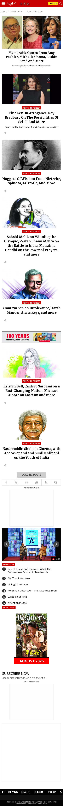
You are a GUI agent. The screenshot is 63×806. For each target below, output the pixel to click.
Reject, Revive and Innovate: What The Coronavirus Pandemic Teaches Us (29, 570)
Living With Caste (18, 584)
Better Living (9, 792)
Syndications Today (24, 804)
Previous (7, 544)
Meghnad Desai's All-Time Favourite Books (33, 590)
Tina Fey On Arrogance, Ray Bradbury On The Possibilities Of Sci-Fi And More (31, 117)
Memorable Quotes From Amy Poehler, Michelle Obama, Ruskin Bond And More (31, 57)
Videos (52, 792)
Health (25, 792)
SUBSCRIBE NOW (15, 673)
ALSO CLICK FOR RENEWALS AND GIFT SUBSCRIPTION (24, 678)
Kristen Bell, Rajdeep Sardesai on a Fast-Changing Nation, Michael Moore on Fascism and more (31, 390)
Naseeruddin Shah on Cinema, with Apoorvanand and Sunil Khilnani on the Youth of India (31, 453)
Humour (39, 792)
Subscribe (52, 3)
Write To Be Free (17, 596)
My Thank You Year (19, 578)
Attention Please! (17, 602)
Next (56, 544)
